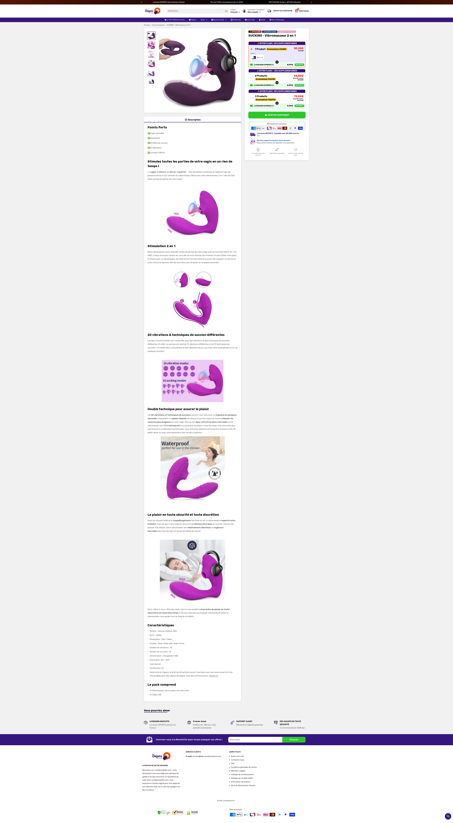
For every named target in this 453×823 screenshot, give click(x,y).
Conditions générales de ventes (244, 767)
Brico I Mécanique (277, 20)
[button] (276, 55)
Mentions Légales (238, 771)
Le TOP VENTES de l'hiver (175, 20)
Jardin (262, 20)
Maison (193, 20)
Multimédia (237, 20)
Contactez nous (237, 760)
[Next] (311, 2)
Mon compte (253, 12)
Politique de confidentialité (242, 778)
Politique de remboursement (242, 774)
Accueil (146, 25)
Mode (202, 20)
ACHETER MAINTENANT (278, 115)
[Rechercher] (226, 11)
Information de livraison (240, 782)
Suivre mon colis (237, 756)
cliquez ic (213, 676)
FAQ (232, 763)
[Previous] (142, 2)
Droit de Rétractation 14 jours (243, 785)
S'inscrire (294, 740)
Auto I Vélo (251, 20)
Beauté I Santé (218, 20)
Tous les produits (158, 25)
